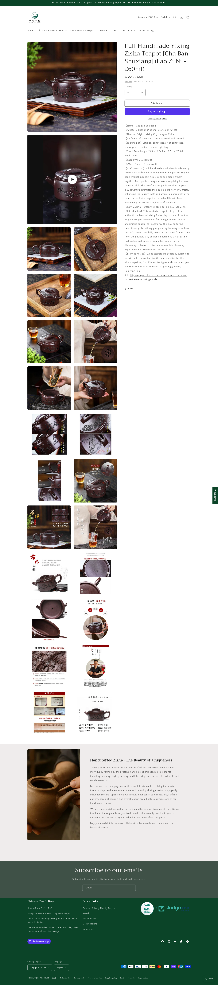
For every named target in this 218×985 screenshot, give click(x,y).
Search (86, 913)
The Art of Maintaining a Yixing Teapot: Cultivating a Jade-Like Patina (52, 920)
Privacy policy (80, 978)
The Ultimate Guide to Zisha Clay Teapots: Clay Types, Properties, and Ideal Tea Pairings (53, 929)
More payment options (157, 119)
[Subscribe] (132, 887)
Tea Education (89, 918)
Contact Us (88, 929)
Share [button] (130, 288)
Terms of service (95, 978)
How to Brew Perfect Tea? (39, 908)
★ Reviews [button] (215, 495)
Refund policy (65, 978)
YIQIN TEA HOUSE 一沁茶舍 (46, 978)
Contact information (127, 978)
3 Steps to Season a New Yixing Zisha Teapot (48, 913)
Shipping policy (111, 978)
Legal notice (143, 978)
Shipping (128, 81)
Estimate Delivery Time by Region (99, 908)
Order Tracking (90, 924)
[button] (51, 30)
